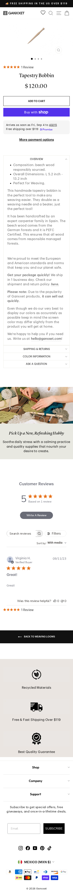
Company (35, 781)
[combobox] (51, 542)
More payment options (36, 139)
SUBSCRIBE (54, 828)
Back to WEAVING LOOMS (39, 636)
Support (35, 794)
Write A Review (36, 515)
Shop (35, 767)
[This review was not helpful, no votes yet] (62, 601)
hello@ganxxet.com (46, 338)
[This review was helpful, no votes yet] (55, 601)
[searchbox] (21, 533)
